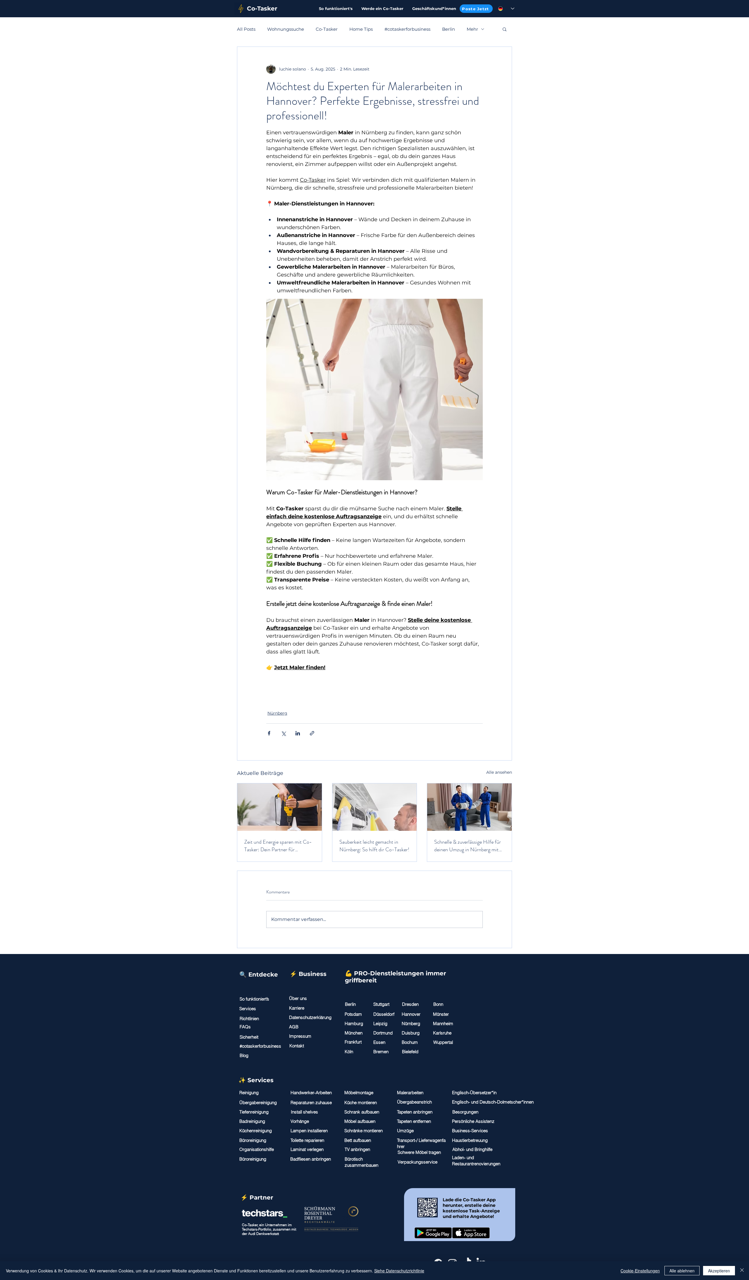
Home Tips (361, 29)
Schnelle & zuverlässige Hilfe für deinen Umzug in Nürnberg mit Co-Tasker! (467, 845)
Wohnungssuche (285, 29)
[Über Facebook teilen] (269, 733)
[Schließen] (741, 1270)
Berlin (448, 29)
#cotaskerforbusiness (407, 29)
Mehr (472, 29)
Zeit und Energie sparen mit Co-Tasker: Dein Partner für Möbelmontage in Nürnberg (278, 845)
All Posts (246, 29)
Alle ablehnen (682, 1271)
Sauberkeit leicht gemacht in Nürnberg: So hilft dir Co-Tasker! (374, 845)
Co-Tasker (327, 29)
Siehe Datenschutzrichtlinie (399, 1271)
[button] (504, 29)
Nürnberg (277, 713)
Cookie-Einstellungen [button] (640, 1271)
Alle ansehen (499, 772)
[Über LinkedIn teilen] (297, 733)
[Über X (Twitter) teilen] (283, 733)
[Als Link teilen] (312, 733)
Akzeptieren (719, 1271)
